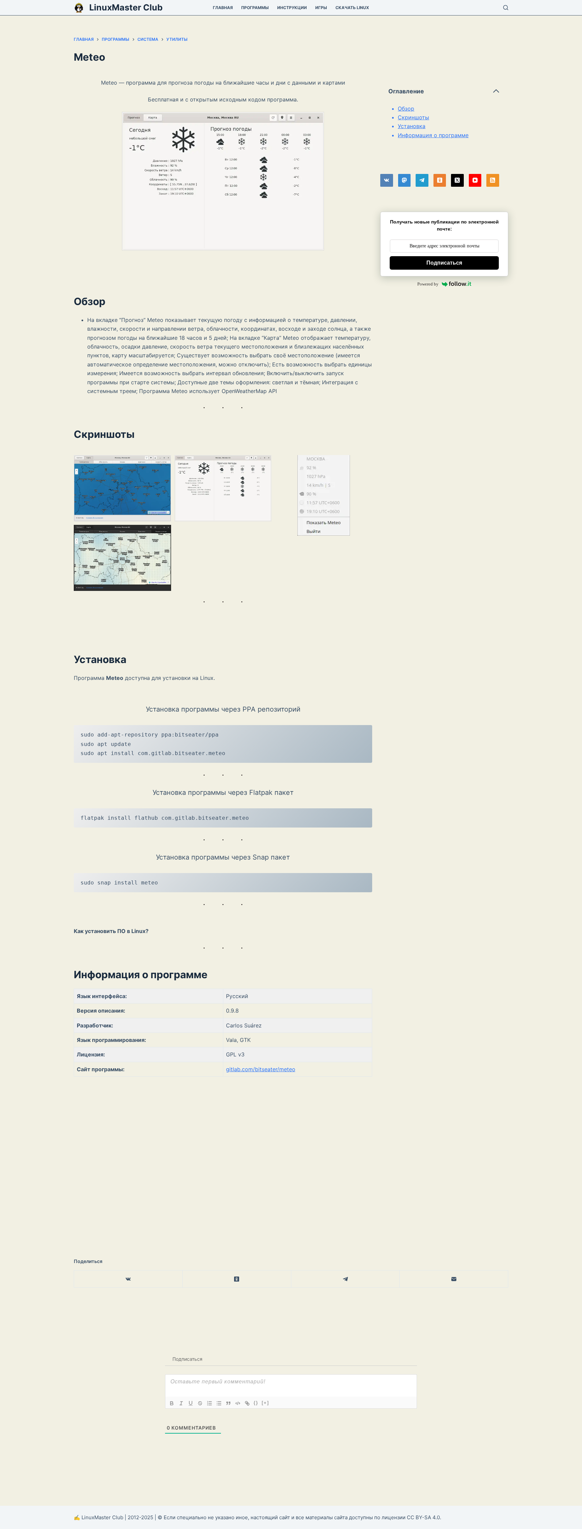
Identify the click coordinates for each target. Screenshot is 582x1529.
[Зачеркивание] (200, 1403)
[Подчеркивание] (190, 1403)
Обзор (406, 108)
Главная (223, 7)
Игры (321, 7)
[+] (265, 1402)
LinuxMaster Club (126, 7)
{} (256, 1402)
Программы (255, 7)
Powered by (428, 284)
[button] (122, 488)
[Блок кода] (238, 1403)
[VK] (386, 180)
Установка (411, 126)
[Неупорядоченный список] (219, 1403)
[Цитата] (228, 1403)
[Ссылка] (247, 1403)
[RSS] (492, 180)
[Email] (454, 1279)
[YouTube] (475, 180)
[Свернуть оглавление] (496, 91)
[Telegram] (422, 180)
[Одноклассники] (439, 180)
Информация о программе (433, 135)
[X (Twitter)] (457, 180)
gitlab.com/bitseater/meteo (260, 1069)
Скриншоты (413, 117)
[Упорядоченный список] (209, 1403)
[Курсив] (181, 1403)
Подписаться (444, 263)
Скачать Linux (352, 7)
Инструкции (292, 7)
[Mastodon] (404, 180)
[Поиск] (505, 7)
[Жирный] (171, 1403)
